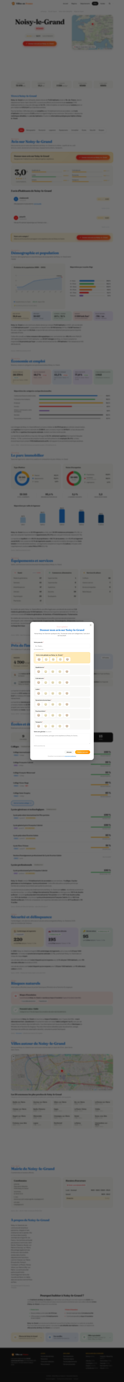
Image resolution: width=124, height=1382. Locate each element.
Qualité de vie (40, 667)
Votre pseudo (38, 642)
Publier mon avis (82, 752)
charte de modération (70, 756)
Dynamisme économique (43, 700)
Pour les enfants (40, 711)
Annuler (69, 752)
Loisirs (37, 689)
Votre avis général (42, 731)
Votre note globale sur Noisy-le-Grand (49, 655)
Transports (39, 722)
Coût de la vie (39, 678)
